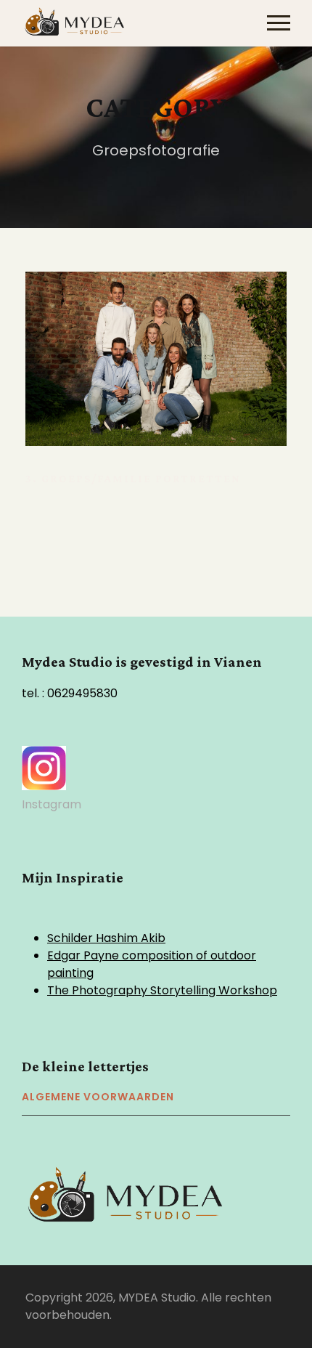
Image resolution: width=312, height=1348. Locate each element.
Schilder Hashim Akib (106, 938)
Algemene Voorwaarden (98, 1096)
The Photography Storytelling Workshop (162, 990)
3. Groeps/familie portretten (133, 478)
